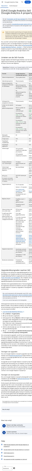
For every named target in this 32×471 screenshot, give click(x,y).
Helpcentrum (4, 5)
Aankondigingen (13, 5)
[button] (2, 2)
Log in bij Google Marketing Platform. (13, 312)
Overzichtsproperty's (9, 456)
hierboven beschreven (16, 355)
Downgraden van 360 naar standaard (16, 19)
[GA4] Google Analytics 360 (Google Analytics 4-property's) (16, 445)
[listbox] (7, 468)
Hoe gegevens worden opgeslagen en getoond (15, 459)
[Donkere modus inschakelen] (14, 468)
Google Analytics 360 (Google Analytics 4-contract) (16, 449)
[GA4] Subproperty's (9, 453)
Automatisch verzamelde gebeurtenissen (19, 236)
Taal (5, 466)
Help (3, 441)
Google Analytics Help (11, 2)
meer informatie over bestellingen (11, 278)
